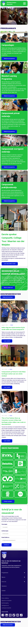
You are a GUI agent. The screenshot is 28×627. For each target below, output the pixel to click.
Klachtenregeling (5, 603)
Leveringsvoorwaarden (6, 608)
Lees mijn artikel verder (10, 264)
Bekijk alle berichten (8, 297)
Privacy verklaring (5, 598)
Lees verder (7, 341)
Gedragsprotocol (5, 605)
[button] (14, 572)
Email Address (5, 537)
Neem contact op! (8, 287)
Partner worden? (8, 501)
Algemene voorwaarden (6, 600)
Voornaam (4, 524)
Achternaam (5, 531)
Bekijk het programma (9, 58)
